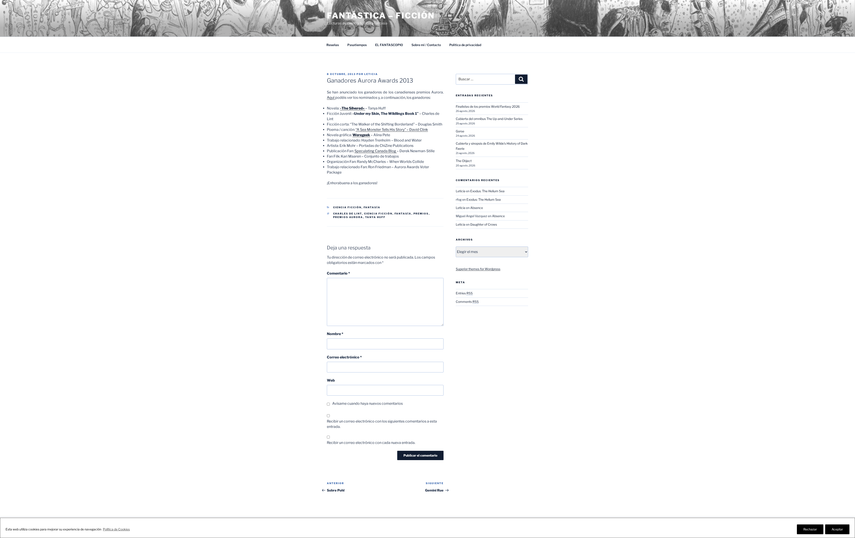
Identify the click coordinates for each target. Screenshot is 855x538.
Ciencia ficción (378, 213)
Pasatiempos (357, 45)
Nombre (335, 334)
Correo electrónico (344, 357)
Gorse (460, 131)
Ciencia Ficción (347, 207)
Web (331, 380)
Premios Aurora (348, 217)
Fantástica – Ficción (381, 15)
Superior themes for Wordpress (478, 269)
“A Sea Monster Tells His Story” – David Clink (392, 129)
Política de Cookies (116, 529)
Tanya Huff (375, 217)
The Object (464, 161)
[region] (427, 528)
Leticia (371, 74)
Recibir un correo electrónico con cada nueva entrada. (371, 443)
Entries (464, 293)
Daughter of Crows (483, 224)
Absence (476, 208)
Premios (421, 213)
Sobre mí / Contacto (426, 45)
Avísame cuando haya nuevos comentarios (367, 403)
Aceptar (837, 529)
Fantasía (372, 207)
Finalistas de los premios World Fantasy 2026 (488, 106)
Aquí (331, 97)
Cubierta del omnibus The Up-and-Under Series (489, 119)
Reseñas (332, 45)
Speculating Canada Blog (375, 151)
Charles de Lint (347, 213)
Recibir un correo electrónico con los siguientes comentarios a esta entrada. (382, 424)
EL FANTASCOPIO (389, 45)
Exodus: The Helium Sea (487, 191)
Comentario (338, 273)
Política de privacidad (465, 45)
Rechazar (810, 529)
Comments (467, 301)
